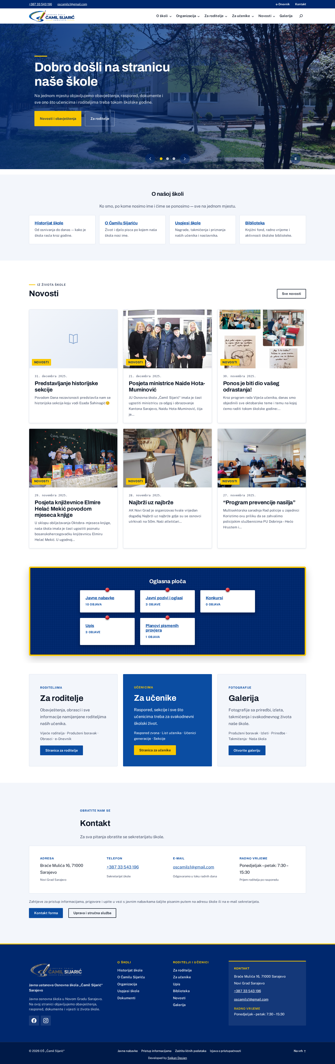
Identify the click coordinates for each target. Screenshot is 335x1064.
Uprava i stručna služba (92, 913)
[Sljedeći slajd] (185, 159)
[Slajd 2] (167, 159)
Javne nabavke (99, 598)
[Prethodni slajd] (150, 159)
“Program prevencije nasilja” (259, 502)
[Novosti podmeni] (273, 16)
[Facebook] (34, 1021)
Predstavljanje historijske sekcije (66, 386)
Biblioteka (255, 223)
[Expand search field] (301, 16)
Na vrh (300, 1051)
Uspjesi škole (188, 223)
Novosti (41, 362)
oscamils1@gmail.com (72, 4)
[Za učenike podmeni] (252, 16)
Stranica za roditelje (61, 750)
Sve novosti (291, 294)
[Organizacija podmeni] (198, 16)
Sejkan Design (177, 1058)
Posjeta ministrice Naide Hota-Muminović (167, 386)
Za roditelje (99, 118)
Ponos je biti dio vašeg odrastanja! (251, 386)
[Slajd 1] (161, 159)
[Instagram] (46, 1021)
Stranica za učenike (155, 750)
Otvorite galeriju (247, 750)
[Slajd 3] (174, 159)
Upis (89, 625)
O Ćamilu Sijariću (121, 223)
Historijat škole (49, 223)
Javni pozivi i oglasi (164, 598)
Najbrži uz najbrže (151, 502)
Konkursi (214, 598)
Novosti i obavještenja (58, 118)
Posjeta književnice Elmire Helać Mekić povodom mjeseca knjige (67, 508)
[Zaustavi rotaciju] (296, 159)
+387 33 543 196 (40, 4)
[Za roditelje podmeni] (225, 16)
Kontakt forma (46, 913)
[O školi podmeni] (170, 16)
